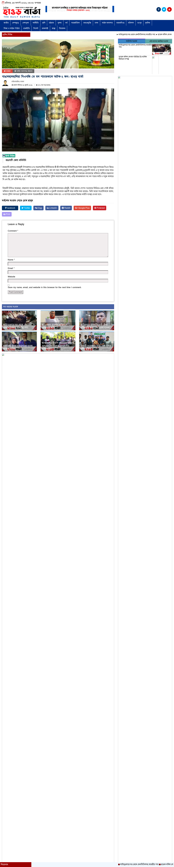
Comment (13, 231)
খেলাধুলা (25, 22)
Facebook (10, 208)
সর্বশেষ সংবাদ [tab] (131, 41)
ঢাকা (96, 22)
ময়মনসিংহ (120, 22)
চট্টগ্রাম (51, 22)
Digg (39, 208)
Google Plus (84, 208)
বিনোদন (62, 28)
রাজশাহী (45, 28)
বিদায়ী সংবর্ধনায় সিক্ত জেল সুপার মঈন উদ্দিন (96, 347)
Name (11, 259)
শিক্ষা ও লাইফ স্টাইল (12, 28)
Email (11, 268)
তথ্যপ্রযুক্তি (87, 22)
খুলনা (60, 22)
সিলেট (35, 28)
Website (11, 276)
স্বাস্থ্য (53, 28)
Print (7, 214)
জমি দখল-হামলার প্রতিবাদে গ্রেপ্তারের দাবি (54, 326)
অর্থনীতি (36, 22)
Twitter (26, 208)
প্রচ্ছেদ (8, 71)
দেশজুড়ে (15, 22)
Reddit (67, 208)
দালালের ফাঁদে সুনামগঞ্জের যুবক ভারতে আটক (18, 347)
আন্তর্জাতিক (75, 22)
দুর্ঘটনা (147, 22)
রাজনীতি (26, 28)
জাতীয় (6, 22)
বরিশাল (131, 22)
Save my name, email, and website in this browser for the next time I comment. (44, 287)
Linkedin (53, 208)
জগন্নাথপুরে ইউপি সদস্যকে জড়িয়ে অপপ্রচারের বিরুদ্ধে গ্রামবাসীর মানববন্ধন (58, 346)
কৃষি (43, 22)
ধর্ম (66, 22)
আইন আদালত (107, 22)
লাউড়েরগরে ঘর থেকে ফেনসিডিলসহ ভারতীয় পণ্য (122, 34)
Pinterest (100, 208)
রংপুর (139, 22)
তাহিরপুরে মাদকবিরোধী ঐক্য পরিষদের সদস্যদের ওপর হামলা (95, 326)
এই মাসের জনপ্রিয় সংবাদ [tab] (158, 41)
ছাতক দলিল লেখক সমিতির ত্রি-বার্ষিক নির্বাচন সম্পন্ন (133, 57)
